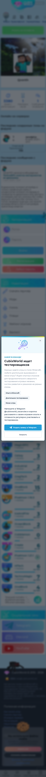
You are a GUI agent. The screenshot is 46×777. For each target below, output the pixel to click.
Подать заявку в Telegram (25, 427)
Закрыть (23, 435)
